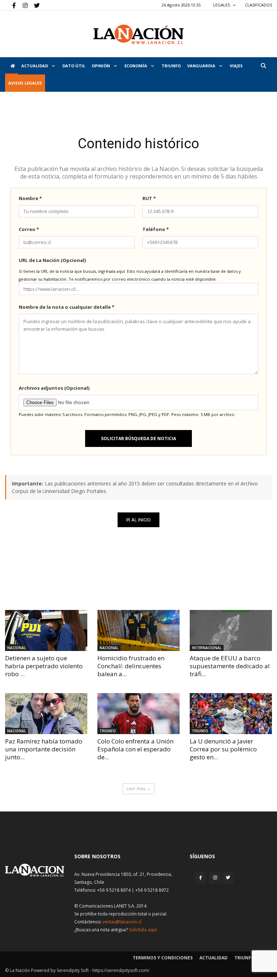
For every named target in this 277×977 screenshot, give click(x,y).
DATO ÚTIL (73, 65)
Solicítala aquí (143, 930)
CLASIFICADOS (258, 5)
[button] (263, 65)
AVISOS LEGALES (25, 83)
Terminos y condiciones (163, 958)
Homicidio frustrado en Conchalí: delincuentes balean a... (130, 666)
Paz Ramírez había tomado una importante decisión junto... (43, 749)
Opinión (101, 65)
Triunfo (171, 65)
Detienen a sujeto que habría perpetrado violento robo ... (44, 666)
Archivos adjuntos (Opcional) (54, 388)
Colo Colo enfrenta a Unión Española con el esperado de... (135, 749)
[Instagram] (22, 5)
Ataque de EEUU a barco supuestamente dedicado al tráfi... (230, 666)
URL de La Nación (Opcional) (52, 260)
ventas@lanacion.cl (121, 922)
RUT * (149, 198)
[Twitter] (34, 5)
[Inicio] (11, 65)
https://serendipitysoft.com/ (120, 970)
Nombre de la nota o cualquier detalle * (66, 307)
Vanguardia (201, 65)
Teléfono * (155, 229)
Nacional (16, 647)
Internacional (206, 647)
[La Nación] (138, 34)
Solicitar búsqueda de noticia (138, 438)
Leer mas (136, 789)
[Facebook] (10, 5)
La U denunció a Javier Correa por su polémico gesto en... (223, 749)
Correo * (29, 229)
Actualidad (35, 65)
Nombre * (30, 198)
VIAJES (236, 65)
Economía (136, 65)
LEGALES (222, 5)
